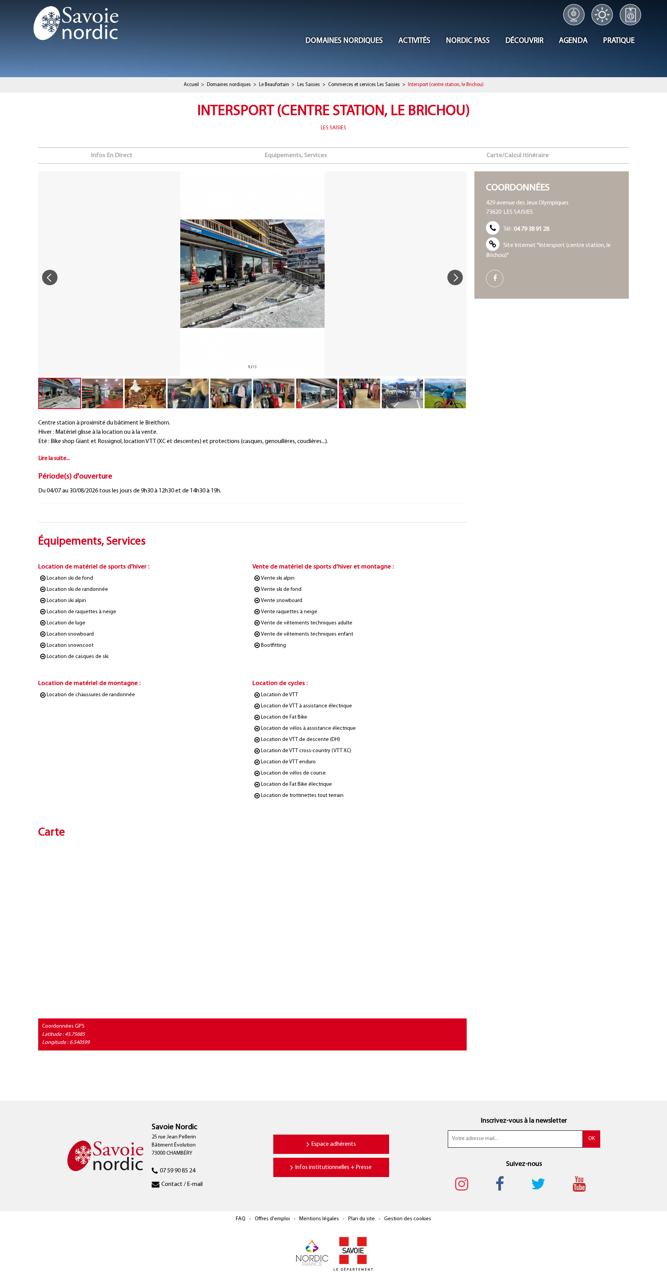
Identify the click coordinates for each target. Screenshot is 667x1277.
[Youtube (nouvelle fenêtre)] (582, 1184)
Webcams (574, 15)
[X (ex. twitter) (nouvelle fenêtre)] (542, 1184)
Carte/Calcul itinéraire (517, 155)
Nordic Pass (630, 15)
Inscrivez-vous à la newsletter (524, 1121)
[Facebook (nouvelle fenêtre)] (497, 278)
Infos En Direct (111, 155)
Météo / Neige (602, 15)
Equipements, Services (296, 155)
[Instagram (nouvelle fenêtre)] (465, 1184)
